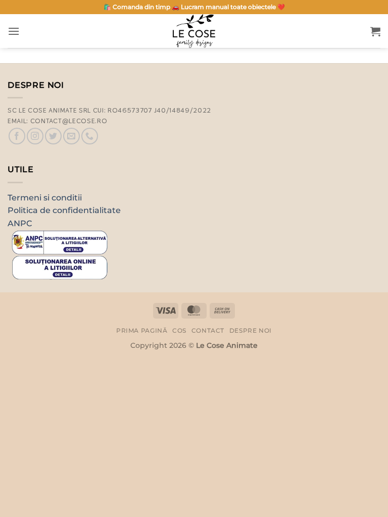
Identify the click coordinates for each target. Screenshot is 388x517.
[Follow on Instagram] (35, 136)
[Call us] (89, 136)
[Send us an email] (71, 136)
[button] (14, 31)
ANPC (20, 223)
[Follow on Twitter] (53, 136)
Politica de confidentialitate (64, 210)
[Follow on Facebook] (17, 136)
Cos (179, 330)
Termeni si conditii (45, 197)
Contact (207, 330)
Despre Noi (250, 330)
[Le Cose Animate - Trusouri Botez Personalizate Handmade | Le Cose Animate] (194, 31)
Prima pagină (141, 330)
